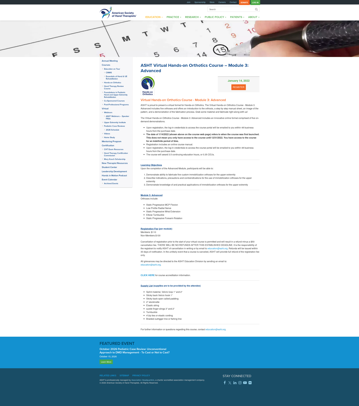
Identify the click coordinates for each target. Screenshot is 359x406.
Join (188, 2)
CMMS (109, 72)
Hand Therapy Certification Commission (116, 154)
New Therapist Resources (115, 163)
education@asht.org (218, 248)
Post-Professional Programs (116, 104)
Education (153, 17)
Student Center (109, 167)
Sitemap (124, 375)
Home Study (109, 137)
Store (212, 2)
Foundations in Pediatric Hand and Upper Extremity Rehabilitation (115, 95)
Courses (106, 65)
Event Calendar (109, 179)
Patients (236, 17)
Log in (255, 2)
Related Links (108, 375)
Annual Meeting (110, 60)
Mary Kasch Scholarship (114, 159)
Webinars (108, 112)
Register (238, 87)
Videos (107, 133)
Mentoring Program (111, 141)
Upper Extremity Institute (115, 122)
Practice (173, 17)
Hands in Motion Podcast (114, 175)
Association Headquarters (142, 379)
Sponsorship (200, 2)
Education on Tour (112, 69)
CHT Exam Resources (113, 149)
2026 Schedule (112, 129)
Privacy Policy (141, 375)
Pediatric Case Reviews (114, 126)
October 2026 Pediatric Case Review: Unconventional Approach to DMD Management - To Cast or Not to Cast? (135, 350)
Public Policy (215, 17)
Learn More (106, 361)
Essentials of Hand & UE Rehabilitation (116, 77)
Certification (108, 145)
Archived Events (111, 183)
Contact (233, 2)
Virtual (105, 108)
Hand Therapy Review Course (114, 87)
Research (192, 17)
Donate (244, 2)
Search (256, 9)
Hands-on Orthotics (112, 82)
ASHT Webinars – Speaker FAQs (117, 117)
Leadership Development (114, 171)
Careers (222, 2)
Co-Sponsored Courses (114, 100)
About (253, 17)
